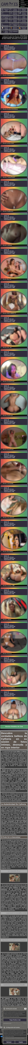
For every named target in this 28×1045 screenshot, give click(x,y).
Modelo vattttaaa (7, 245)
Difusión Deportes (15, 13)
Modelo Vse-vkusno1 (8, 517)
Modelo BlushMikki (8, 551)
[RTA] (24, 1023)
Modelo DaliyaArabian (9, 75)
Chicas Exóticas (15, 10)
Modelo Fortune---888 (8, 585)
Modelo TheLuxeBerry (9, 687)
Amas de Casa (6, 10)
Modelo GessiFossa (8, 449)
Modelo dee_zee (7, 347)
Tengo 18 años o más (15, 1020)
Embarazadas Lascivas (5, 15)
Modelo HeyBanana (8, 211)
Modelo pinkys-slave (8, 143)
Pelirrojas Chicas (24, 28)
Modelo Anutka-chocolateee (10, 109)
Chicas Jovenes (24, 13)
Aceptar (21, 1042)
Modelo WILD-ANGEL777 (9, 313)
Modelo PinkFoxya (8, 415)
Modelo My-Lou (7, 279)
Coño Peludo (6, 21)
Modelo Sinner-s (7, 653)
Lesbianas (15, 31)
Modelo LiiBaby (7, 619)
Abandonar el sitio (7, 1023)
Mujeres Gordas (24, 10)
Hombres (22, 2)
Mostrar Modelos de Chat (14, 726)
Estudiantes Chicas (6, 17)
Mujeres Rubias (6, 28)
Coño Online (24, 17)
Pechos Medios (15, 21)
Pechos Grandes (24, 21)
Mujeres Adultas (15, 17)
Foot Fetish (24, 24)
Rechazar (9, 1042)
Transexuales (23, 4)
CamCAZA (6, 35)
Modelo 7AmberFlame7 (9, 177)
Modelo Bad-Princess (8, 721)
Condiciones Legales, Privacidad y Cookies (15, 1038)
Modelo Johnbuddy (8, 483)
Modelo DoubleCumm (8, 381)
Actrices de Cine (14, 35)
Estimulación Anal (5, 26)
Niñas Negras (6, 32)
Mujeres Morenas (15, 28)
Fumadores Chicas (15, 24)
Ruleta (23, 6)
